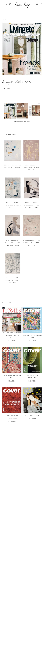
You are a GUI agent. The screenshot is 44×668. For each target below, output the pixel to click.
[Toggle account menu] (37, 4)
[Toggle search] (6, 4)
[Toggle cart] (41, 4)
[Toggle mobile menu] (3, 4)
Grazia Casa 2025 (32, 415)
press (4, 19)
